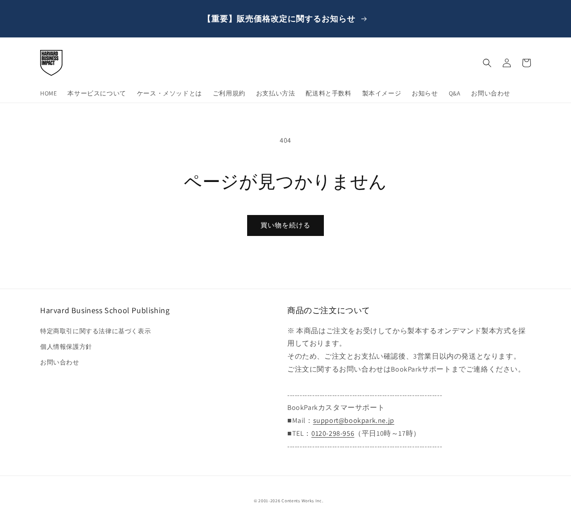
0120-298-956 (332, 433)
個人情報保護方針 (66, 347)
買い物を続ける (285, 225)
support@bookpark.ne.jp (353, 420)
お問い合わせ (59, 362)
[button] (487, 63)
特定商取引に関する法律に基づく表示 (95, 331)
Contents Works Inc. (302, 501)
